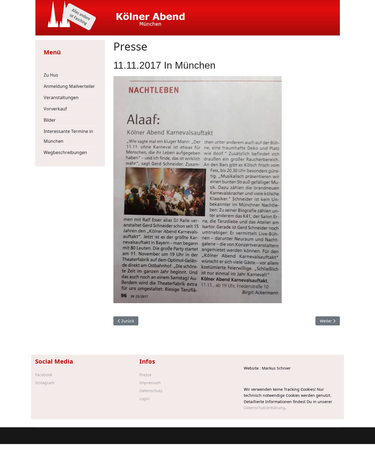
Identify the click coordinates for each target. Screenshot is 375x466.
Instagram (44, 383)
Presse (145, 375)
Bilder (50, 120)
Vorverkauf (55, 109)
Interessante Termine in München (68, 136)
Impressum (150, 383)
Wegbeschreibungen (65, 152)
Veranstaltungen (61, 97)
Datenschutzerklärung (264, 407)
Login (144, 399)
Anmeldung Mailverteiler (69, 86)
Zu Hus (51, 75)
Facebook (43, 375)
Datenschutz (151, 391)
